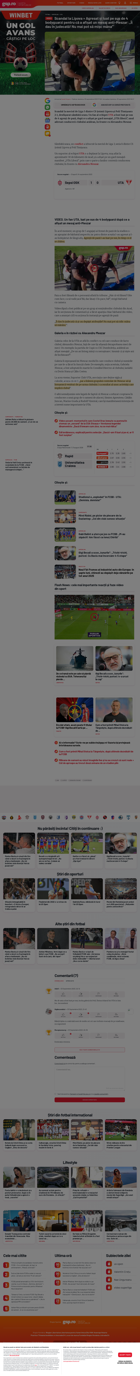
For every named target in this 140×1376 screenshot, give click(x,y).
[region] (70, 1359)
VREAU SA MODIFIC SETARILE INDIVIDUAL (125, 1362)
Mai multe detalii (14, 1355)
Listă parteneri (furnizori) (71, 1361)
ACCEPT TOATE (125, 1355)
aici (36, 1365)
